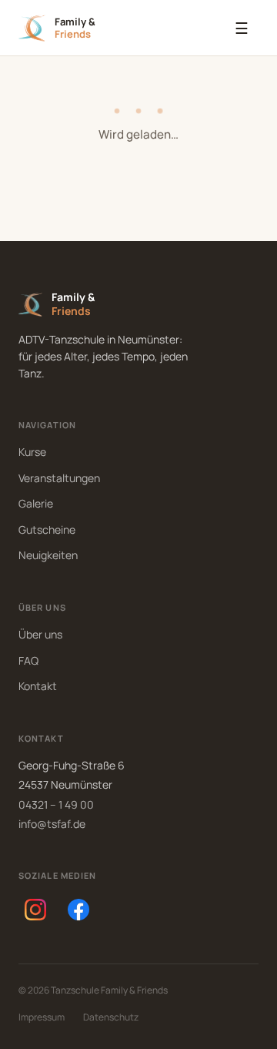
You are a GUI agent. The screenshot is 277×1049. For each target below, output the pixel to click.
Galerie (35, 503)
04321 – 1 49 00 (56, 804)
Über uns (40, 634)
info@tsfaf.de (51, 823)
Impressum (41, 1017)
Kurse (32, 451)
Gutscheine (46, 529)
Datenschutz (110, 1017)
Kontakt (37, 686)
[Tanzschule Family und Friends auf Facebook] (78, 910)
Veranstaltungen (59, 478)
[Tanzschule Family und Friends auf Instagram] (35, 910)
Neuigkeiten (48, 555)
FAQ (28, 660)
